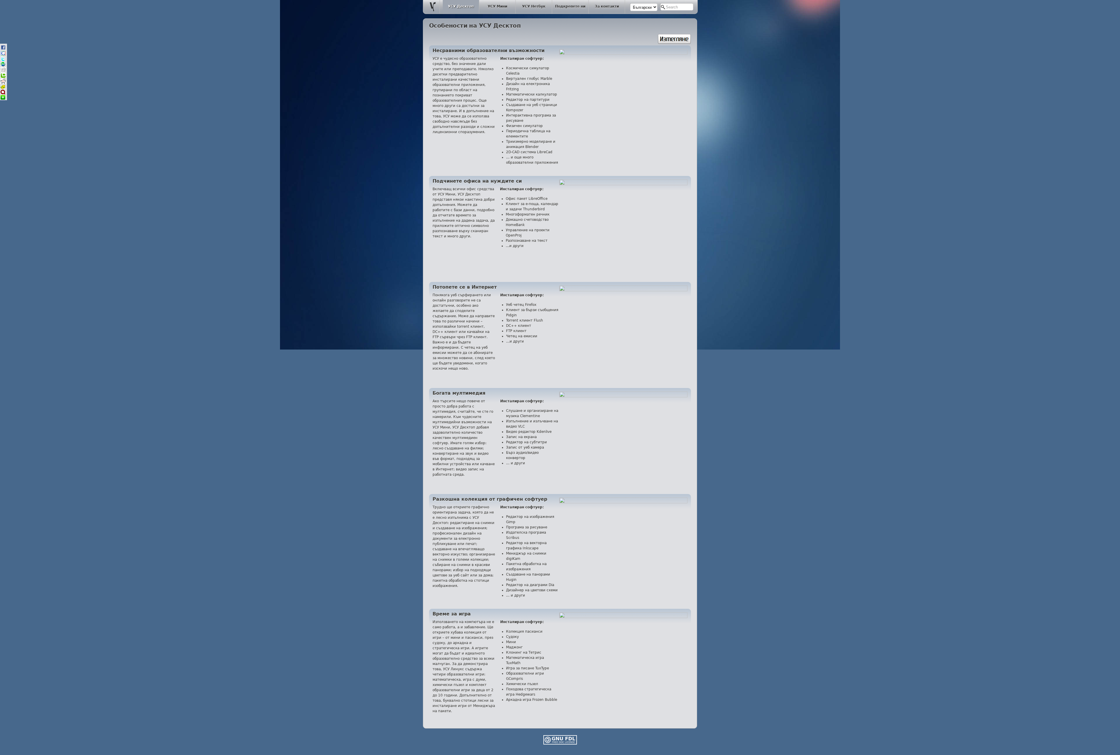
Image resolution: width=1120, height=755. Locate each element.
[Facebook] (3, 49)
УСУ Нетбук (533, 6)
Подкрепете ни (570, 6)
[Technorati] (3, 77)
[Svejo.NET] (3, 88)
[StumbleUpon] (3, 65)
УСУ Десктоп (461, 6)
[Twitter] (3, 60)
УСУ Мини (497, 6)
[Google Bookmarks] (3, 55)
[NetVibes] (3, 98)
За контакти (607, 6)
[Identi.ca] (3, 93)
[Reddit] (3, 83)
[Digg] (3, 71)
